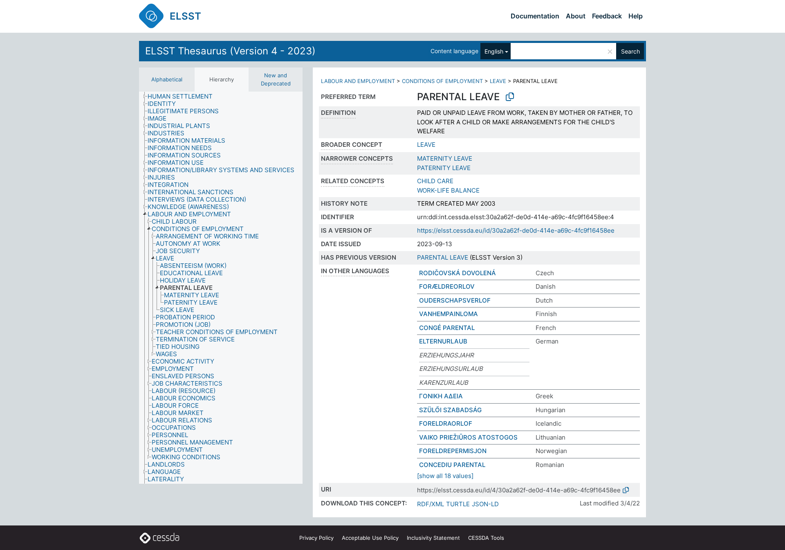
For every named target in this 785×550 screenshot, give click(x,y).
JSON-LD (485, 504)
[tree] (221, 288)
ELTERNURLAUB (443, 341)
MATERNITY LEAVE (444, 158)
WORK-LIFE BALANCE (448, 190)
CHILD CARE (435, 181)
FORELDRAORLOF (445, 423)
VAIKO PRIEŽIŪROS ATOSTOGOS (468, 437)
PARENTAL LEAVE (442, 257)
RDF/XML (430, 504)
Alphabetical (166, 79)
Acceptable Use (370, 537)
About (575, 16)
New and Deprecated (276, 79)
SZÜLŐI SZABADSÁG (450, 410)
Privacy (316, 537)
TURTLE (458, 504)
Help (635, 16)
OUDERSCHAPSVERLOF (455, 300)
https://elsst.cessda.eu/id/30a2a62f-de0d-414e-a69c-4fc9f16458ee (516, 230)
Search (630, 51)
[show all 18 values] (445, 476)
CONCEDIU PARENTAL (452, 465)
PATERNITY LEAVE (444, 168)
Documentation (535, 16)
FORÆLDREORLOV (447, 286)
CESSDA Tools (486, 537)
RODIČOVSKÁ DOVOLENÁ (457, 273)
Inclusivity (433, 537)
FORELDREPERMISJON (453, 451)
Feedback (607, 16)
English (493, 51)
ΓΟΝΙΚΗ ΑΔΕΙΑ (441, 396)
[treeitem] (183, 96)
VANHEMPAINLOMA (448, 314)
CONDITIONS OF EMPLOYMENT (442, 81)
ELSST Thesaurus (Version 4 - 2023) (230, 51)
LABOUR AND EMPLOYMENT (358, 81)
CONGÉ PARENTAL (447, 328)
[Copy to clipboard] (510, 97)
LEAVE (498, 81)
